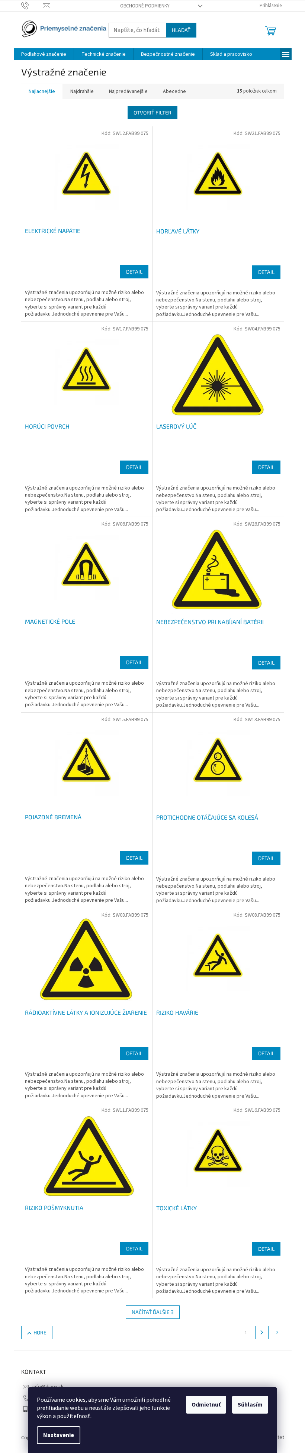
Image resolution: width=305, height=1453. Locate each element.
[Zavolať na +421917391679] (32, 5)
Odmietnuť (206, 1405)
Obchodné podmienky (145, 6)
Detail (134, 271)
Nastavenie (58, 1435)
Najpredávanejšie (128, 91)
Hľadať (181, 30)
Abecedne (174, 91)
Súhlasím (250, 1405)
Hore (39, 1332)
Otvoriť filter (152, 112)
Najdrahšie (82, 91)
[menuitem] (44, 54)
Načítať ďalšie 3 (153, 1312)
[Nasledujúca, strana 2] (262, 1332)
